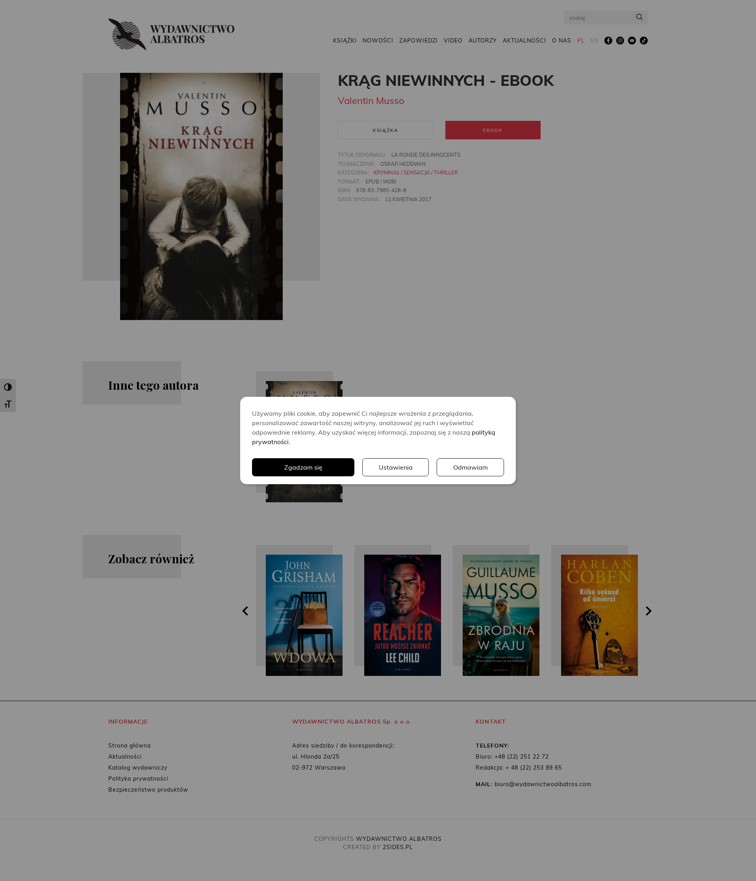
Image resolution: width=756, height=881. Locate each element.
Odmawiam (470, 467)
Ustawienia (396, 467)
